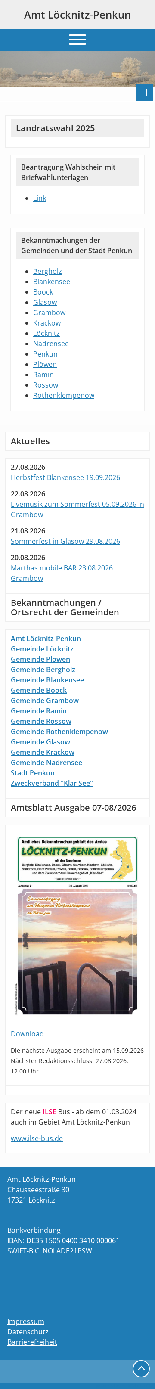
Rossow (45, 385)
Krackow (47, 323)
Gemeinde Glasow (40, 742)
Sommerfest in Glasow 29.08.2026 (65, 541)
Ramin (43, 374)
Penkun (45, 354)
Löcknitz (46, 333)
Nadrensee (51, 343)
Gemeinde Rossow (41, 721)
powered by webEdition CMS (125, 1386)
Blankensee (51, 281)
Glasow (45, 302)
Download (27, 1034)
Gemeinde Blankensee (47, 680)
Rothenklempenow (63, 395)
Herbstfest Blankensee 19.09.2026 (65, 477)
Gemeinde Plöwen (40, 659)
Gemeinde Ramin (39, 711)
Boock (43, 292)
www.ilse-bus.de (37, 1138)
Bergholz (47, 271)
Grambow (49, 312)
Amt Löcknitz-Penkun (77, 14)
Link (39, 198)
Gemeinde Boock (39, 690)
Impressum (25, 1321)
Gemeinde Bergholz (43, 669)
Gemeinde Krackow (42, 752)
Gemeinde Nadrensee (46, 762)
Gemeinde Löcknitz (42, 649)
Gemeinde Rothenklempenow (59, 731)
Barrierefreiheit (32, 1342)
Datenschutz (28, 1331)
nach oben (141, 1368)
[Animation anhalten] (144, 92)
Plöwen (45, 364)
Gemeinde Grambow (45, 700)
